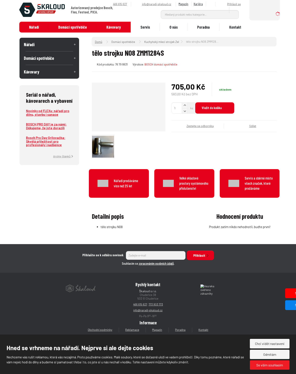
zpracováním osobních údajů (156, 263)
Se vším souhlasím (269, 365)
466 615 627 (140, 304)
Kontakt (235, 27)
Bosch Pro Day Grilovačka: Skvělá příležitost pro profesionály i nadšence (45, 141)
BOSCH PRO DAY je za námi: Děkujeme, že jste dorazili (46, 126)
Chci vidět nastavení (269, 343)
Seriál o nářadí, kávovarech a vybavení (49, 97)
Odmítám (269, 354)
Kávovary (113, 27)
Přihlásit (199, 255)
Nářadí (34, 27)
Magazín (183, 4)
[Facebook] (211, 4)
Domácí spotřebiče (72, 27)
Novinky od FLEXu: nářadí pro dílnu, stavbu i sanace (47, 112)
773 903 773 (156, 304)
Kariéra (198, 4)
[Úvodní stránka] (42, 9)
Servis (145, 27)
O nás (173, 27)
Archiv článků (62, 156)
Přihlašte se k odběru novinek (103, 255)
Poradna (203, 27)
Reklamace (132, 330)
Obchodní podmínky (100, 330)
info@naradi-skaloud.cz (148, 310)
